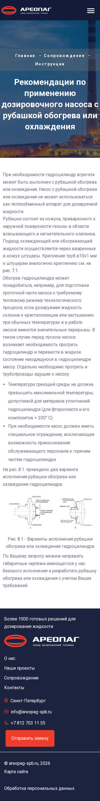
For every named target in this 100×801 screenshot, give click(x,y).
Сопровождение (64, 55)
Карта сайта (16, 771)
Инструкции (50, 64)
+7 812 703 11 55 (28, 723)
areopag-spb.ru (23, 763)
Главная (25, 55)
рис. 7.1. (11, 270)
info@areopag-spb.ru (31, 711)
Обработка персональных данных (39, 788)
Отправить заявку (30, 738)
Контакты (14, 687)
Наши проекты (19, 668)
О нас (9, 658)
